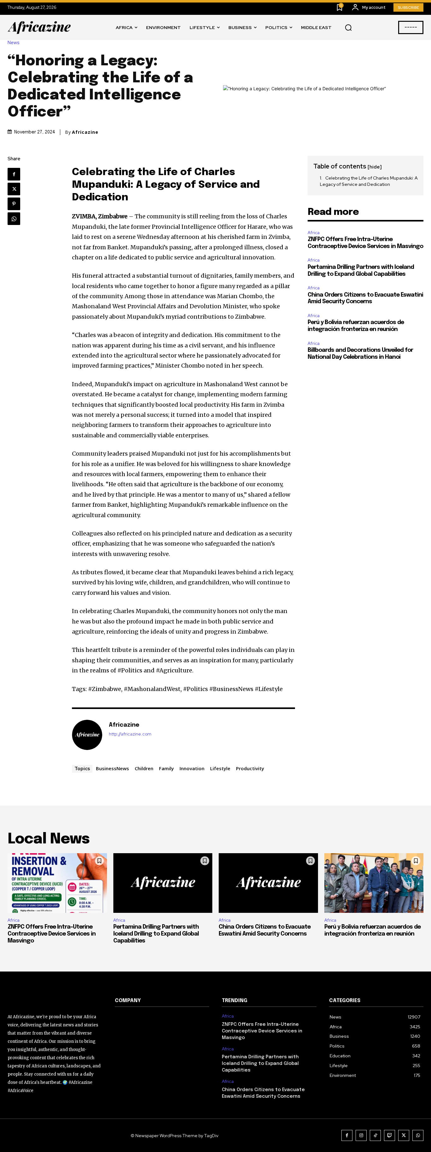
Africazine (85, 132)
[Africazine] (87, 735)
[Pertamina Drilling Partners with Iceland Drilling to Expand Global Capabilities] (163, 883)
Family (166, 768)
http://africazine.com (130, 734)
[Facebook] (14, 174)
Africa (314, 232)
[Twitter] (14, 189)
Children (144, 768)
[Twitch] (389, 1135)
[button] (348, 28)
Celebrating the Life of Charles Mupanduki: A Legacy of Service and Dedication (369, 181)
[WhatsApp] (14, 218)
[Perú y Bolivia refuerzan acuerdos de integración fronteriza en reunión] (374, 883)
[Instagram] (361, 1135)
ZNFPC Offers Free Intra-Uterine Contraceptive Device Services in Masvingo (52, 933)
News (14, 42)
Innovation (192, 768)
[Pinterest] (14, 204)
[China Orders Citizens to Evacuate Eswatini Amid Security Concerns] (268, 883)
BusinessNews (112, 768)
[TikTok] (375, 1135)
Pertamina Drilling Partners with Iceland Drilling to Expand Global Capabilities (156, 933)
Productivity (250, 768)
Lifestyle (220, 768)
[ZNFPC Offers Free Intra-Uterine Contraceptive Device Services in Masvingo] (57, 883)
